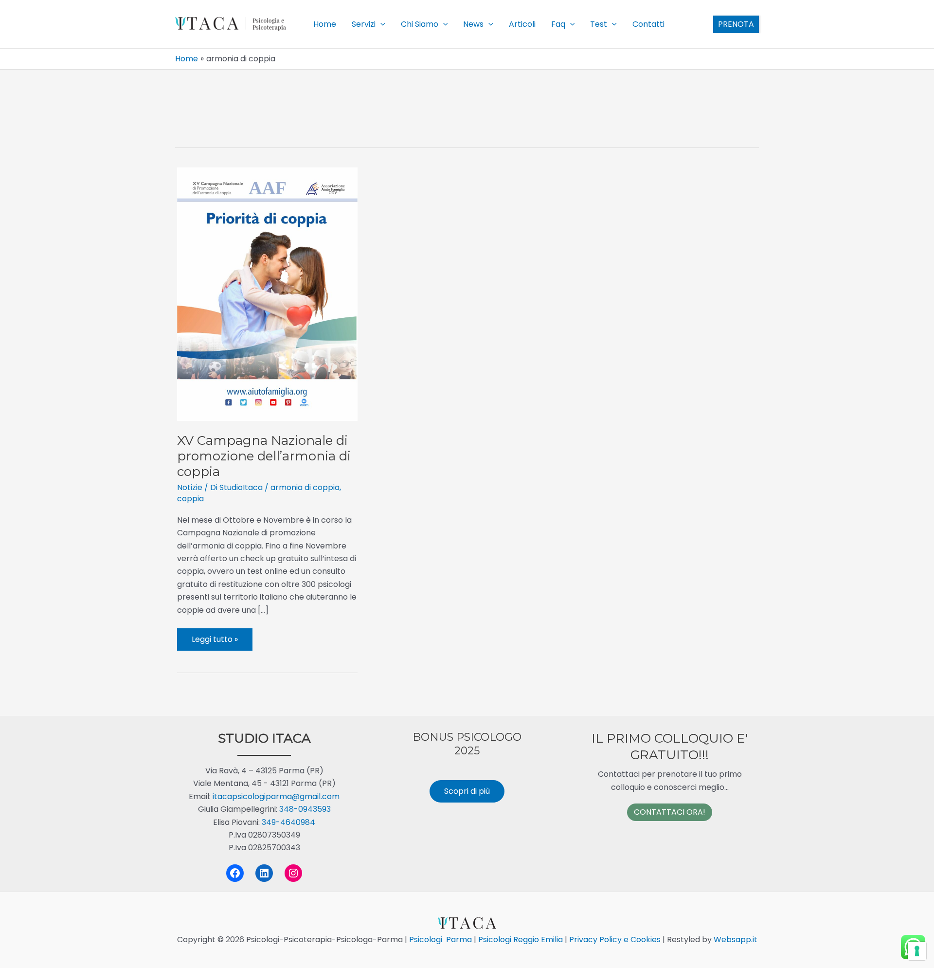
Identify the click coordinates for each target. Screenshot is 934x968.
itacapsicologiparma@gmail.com (276, 796)
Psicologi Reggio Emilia (520, 939)
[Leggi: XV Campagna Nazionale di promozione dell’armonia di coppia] (267, 293)
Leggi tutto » (215, 642)
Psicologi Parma (440, 939)
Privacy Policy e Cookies (614, 939)
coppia (190, 498)
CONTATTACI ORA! (669, 812)
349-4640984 (288, 822)
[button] (380, 24)
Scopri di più (467, 791)
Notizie (189, 487)
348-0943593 (305, 809)
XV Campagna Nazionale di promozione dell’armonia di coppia (264, 456)
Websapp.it (734, 939)
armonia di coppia (305, 487)
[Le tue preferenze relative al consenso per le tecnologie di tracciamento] (917, 951)
